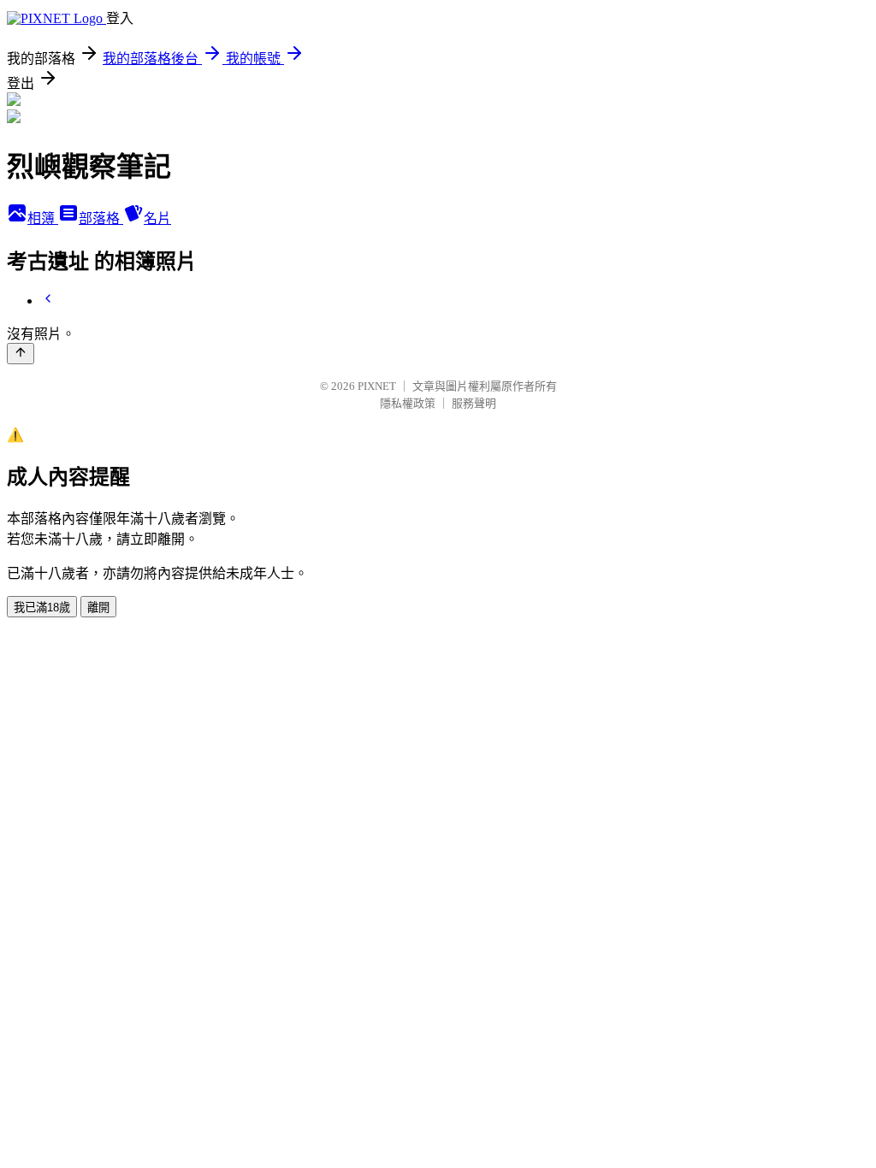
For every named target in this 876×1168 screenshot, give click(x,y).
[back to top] (20, 353)
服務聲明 (474, 403)
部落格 (101, 218)
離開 (98, 607)
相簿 (42, 218)
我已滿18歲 (42, 607)
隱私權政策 (407, 403)
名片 (157, 218)
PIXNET (377, 386)
